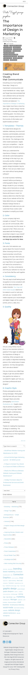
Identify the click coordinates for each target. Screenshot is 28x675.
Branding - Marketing (7, 39)
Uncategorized (10, 559)
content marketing (14, 578)
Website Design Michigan (11, 647)
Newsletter (9, 539)
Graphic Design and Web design (10, 41)
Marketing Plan (6, 599)
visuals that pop (7, 58)
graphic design (10, 588)
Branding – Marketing (13, 506)
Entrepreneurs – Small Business (11, 516)
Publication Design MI (16, 652)
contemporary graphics (15, 45)
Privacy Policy (15, 669)
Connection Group (15, 6)
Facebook (11, 583)
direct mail (19, 580)
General (9, 521)
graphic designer (21, 589)
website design (14, 610)
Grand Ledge (22, 585)
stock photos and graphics (10, 56)
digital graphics (7, 47)
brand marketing (9, 572)
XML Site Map (8, 657)
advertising (5, 569)
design (21, 578)
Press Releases (10, 547)
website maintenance (9, 613)
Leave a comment (9, 43)
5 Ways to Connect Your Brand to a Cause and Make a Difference (13, 465)
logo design (9, 597)
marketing (20, 597)
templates (21, 56)
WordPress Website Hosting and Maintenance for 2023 (14, 452)
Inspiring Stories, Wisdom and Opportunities (13, 533)
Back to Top (23, 440)
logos (14, 597)
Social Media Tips (11, 555)
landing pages (14, 594)
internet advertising (6, 594)
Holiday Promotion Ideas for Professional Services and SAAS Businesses (13, 482)
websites (18, 613)
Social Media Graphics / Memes (11, 54)
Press (7, 543)
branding (17, 568)
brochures (19, 571)
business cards (6, 574)
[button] (24, 1)
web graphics (14, 59)
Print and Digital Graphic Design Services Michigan (14, 650)
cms (11, 574)
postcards (20, 599)
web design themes (18, 58)
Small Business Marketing (17, 605)
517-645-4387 (7, 631)
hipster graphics (17, 49)
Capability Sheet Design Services (13, 655)
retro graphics (16, 50)
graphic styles (17, 47)
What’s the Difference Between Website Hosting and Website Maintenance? (13, 473)
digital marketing (12, 580)
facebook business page (11, 585)
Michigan (13, 599)
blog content (10, 569)
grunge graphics (8, 49)
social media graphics (9, 52)
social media (8, 607)
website (5, 610)
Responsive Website (12, 602)
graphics (16, 591)
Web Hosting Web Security (14, 563)
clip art (6, 45)
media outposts (7, 50)
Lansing (20, 594)
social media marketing (19, 607)
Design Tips (9, 511)
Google (18, 585)
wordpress (6, 615)
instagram (21, 591)
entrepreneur (5, 583)
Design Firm (5, 580)
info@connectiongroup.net (10, 633)
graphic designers (8, 591)
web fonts (6, 59)
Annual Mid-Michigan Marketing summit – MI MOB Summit (13, 458)
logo (4, 597)
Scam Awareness (11, 551)
